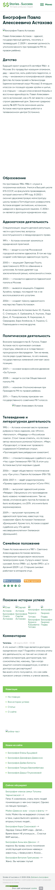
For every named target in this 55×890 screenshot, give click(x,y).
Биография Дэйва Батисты (22, 763)
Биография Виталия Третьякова (22, 857)
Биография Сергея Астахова (21, 616)
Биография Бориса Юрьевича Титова (34, 623)
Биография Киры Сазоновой (21, 826)
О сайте (12, 711)
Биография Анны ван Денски (21, 842)
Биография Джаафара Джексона (25, 758)
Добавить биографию (40, 877)
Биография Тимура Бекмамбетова (26, 767)
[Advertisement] (27, 143)
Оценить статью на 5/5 (19, 585)
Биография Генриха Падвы (46, 622)
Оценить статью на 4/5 (15, 585)
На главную (14, 697)
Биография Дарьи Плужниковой (24, 772)
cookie (34, 888)
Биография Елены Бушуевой (22, 753)
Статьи (11, 707)
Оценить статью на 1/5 (4, 585)
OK (41, 888)
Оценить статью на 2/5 (8, 585)
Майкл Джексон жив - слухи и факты (25, 810)
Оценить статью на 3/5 (12, 585)
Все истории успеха (18, 702)
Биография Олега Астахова (8, 616)
